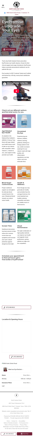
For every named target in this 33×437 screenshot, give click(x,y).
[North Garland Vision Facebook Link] (16, 395)
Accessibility (22, 421)
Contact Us (14, 421)
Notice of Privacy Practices (11, 424)
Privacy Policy (23, 424)
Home (8, 421)
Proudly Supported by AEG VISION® (19, 418)
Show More (26, 375)
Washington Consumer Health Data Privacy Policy (15, 426)
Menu (3, 7)
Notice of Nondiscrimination (11, 423)
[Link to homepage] (16, 6)
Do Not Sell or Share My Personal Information (16, 428)
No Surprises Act (23, 423)
